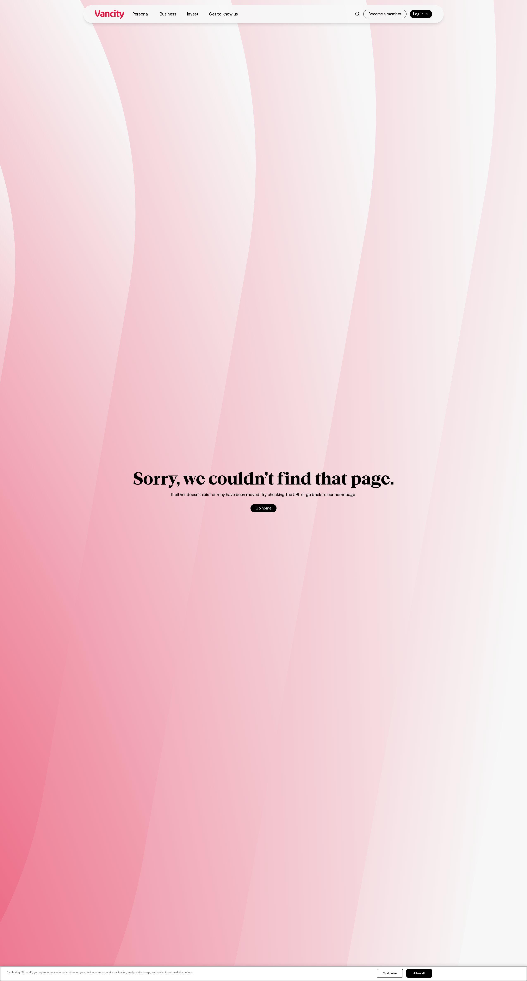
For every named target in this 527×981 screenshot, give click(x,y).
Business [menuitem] (168, 14)
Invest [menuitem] (193, 14)
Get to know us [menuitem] (223, 14)
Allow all (419, 973)
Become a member (384, 14)
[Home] (109, 14)
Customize (390, 973)
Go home (263, 508)
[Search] (357, 14)
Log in (418, 14)
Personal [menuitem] (140, 14)
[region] (263, 973)
